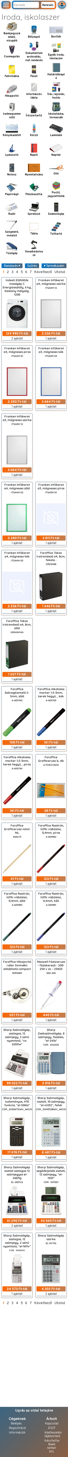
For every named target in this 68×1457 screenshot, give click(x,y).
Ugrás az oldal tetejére (34, 1410)
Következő (43, 272)
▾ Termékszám (54, 266)
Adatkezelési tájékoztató (51, 1434)
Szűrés (32, 266)
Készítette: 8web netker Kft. (51, 1446)
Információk (16, 1433)
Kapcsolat (52, 1424)
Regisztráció (16, 1428)
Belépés (16, 1424)
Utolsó (59, 272)
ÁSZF (52, 1428)
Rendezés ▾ (12, 266)
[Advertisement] (51, 446)
